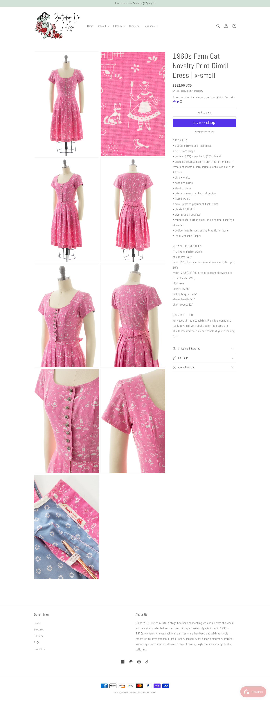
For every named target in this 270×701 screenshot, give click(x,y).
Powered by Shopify (147, 692)
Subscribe (39, 629)
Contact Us (40, 649)
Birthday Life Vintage (130, 692)
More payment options (204, 131)
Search (37, 623)
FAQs (36, 642)
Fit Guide (38, 636)
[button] (103, 26)
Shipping (177, 90)
